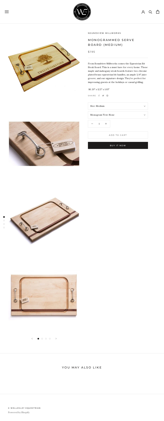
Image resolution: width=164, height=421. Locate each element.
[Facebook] (99, 96)
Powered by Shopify (18, 412)
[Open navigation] (7, 11)
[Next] (56, 338)
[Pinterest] (107, 96)
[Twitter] (103, 96)
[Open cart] (157, 12)
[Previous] (32, 338)
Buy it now (118, 145)
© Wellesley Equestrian (24, 408)
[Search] (150, 11)
